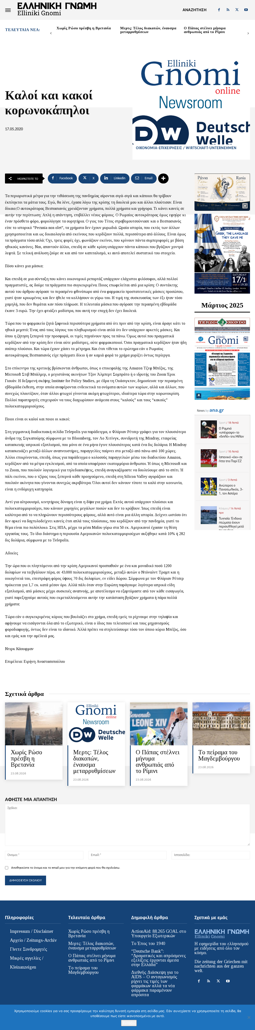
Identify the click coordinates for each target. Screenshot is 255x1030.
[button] (194, 10)
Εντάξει (129, 1023)
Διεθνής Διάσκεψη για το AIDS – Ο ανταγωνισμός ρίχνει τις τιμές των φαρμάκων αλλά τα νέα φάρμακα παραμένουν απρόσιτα (154, 983)
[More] (163, 178)
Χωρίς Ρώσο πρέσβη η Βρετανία (84, 28)
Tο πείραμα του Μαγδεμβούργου (219, 755)
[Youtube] (246, 10)
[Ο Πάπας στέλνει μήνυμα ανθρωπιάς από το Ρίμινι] (159, 723)
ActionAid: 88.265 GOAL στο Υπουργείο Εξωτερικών (158, 933)
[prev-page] (51, 33)
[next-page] (248, 33)
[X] (237, 10)
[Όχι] (248, 1017)
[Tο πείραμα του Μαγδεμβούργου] (221, 723)
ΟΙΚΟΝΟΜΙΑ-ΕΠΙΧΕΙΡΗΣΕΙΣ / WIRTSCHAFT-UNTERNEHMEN (186, 148)
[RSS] (228, 10)
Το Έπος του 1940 (148, 943)
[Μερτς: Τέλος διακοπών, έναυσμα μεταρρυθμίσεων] (96, 723)
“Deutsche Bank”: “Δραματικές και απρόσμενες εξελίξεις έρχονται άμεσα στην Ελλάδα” (158, 958)
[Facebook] (219, 10)
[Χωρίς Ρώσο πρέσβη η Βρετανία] (34, 723)
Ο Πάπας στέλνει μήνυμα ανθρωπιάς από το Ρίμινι (205, 30)
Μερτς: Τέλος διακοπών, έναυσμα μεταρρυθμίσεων (148, 30)
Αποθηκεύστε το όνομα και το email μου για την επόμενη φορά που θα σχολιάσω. (65, 867)
